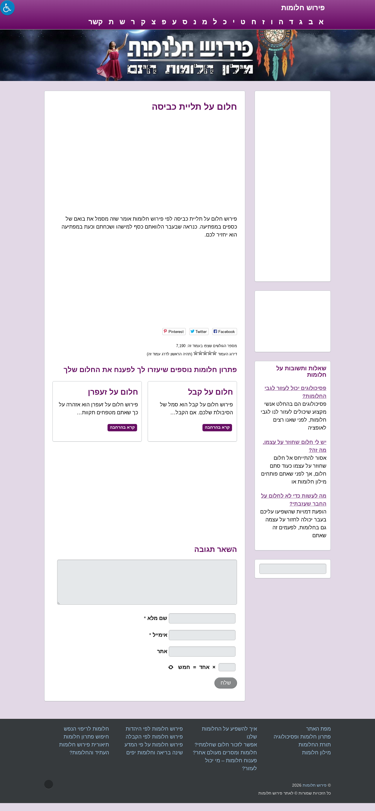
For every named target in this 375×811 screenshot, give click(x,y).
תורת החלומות (315, 745)
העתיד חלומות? (89, 753)
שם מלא (158, 618)
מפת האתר (318, 729)
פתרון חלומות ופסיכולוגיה (302, 737)
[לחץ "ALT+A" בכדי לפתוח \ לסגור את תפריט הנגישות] (7, 7)
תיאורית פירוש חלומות (84, 745)
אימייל (161, 635)
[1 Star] (214, 353)
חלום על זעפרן (113, 392)
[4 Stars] (200, 353)
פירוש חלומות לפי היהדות (154, 729)
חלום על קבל (210, 392)
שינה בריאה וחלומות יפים (154, 753)
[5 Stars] (195, 353)
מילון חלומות (316, 753)
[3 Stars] (205, 353)
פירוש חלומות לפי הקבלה (154, 737)
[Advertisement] (145, 160)
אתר (163, 651)
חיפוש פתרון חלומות (86, 737)
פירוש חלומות (315, 785)
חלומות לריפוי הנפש (86, 729)
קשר (95, 22)
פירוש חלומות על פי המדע (154, 745)
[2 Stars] (209, 353)
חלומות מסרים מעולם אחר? (225, 753)
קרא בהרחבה (122, 427)
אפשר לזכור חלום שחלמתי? (226, 745)
